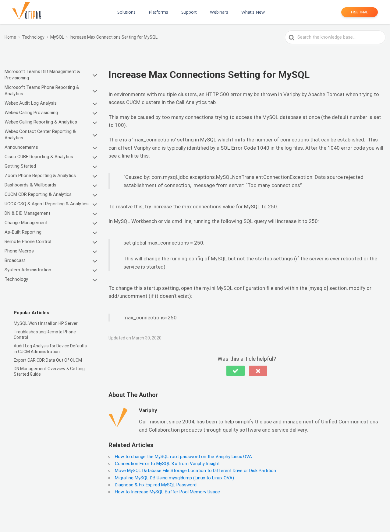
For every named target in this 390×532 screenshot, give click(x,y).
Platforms (158, 12)
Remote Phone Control (28, 241)
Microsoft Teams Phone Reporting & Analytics (42, 90)
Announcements (21, 147)
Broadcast (15, 260)
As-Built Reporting (23, 232)
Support (189, 12)
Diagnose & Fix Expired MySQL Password (156, 485)
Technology (16, 279)
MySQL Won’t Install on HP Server (46, 323)
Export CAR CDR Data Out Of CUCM (48, 360)
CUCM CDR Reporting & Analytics (38, 194)
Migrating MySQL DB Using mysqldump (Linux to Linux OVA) (174, 478)
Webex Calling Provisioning (31, 112)
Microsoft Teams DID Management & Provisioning (42, 75)
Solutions (126, 12)
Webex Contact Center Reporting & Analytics (40, 135)
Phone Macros (19, 251)
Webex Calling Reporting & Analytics (41, 122)
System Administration (28, 270)
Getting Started (20, 166)
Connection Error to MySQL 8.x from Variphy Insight (167, 463)
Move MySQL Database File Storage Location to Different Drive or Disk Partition (195, 470)
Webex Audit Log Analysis (31, 103)
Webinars (219, 12)
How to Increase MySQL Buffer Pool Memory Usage (167, 492)
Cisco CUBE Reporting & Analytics (39, 156)
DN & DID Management (27, 213)
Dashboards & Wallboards (30, 185)
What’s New (253, 12)
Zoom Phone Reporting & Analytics (40, 175)
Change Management (26, 222)
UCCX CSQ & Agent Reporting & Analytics (47, 204)
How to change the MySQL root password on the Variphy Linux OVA (183, 456)
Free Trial (359, 12)
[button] (235, 371)
